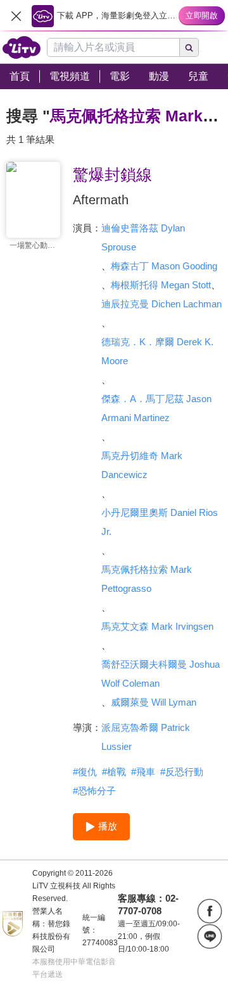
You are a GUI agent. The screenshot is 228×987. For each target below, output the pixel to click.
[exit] (16, 16)
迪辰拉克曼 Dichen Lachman (161, 303)
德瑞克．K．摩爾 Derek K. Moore (157, 351)
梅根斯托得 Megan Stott (161, 284)
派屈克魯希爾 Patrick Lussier (145, 737)
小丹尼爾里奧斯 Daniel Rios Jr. (159, 522)
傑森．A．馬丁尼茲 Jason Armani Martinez (156, 408)
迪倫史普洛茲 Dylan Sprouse (143, 237)
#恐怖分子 (94, 790)
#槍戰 (114, 771)
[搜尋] (189, 47)
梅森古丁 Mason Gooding (164, 266)
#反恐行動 (181, 771)
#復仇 (85, 771)
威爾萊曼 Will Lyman (153, 702)
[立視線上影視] (22, 47)
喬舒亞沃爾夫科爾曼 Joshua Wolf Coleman (160, 674)
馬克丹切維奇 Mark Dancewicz (141, 465)
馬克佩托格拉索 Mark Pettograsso (146, 579)
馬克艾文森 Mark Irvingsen (157, 626)
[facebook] (209, 911)
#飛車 (143, 771)
